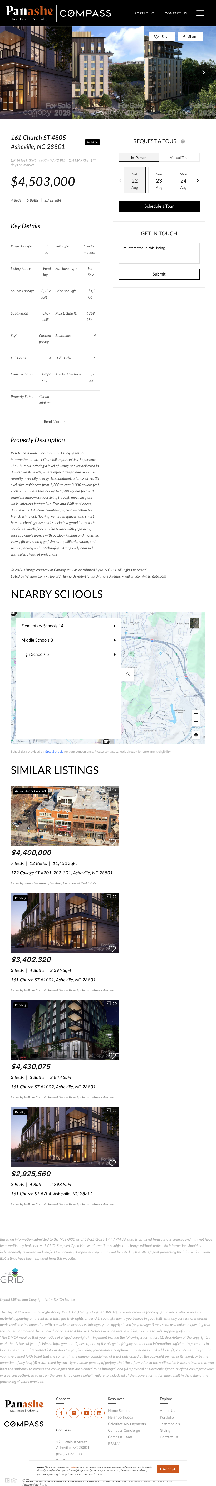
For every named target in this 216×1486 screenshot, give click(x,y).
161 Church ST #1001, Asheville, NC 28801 (53, 979)
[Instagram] (74, 1413)
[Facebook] (61, 1413)
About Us (167, 1410)
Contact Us (169, 1437)
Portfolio (167, 1417)
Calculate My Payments (127, 1423)
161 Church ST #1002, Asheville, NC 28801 (53, 1086)
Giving (165, 1430)
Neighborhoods (120, 1417)
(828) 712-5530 (69, 1454)
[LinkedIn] (99, 1413)
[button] (12, 72)
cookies (73, 1466)
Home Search (119, 1410)
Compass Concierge (124, 1430)
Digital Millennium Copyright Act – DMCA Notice (37, 1299)
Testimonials (170, 1423)
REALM (114, 1443)
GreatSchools (54, 752)
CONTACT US (176, 13)
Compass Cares (120, 1437)
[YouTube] (86, 1413)
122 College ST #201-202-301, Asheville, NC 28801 (62, 873)
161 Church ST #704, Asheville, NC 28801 (52, 1193)
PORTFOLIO (144, 13)
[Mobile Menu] (200, 13)
